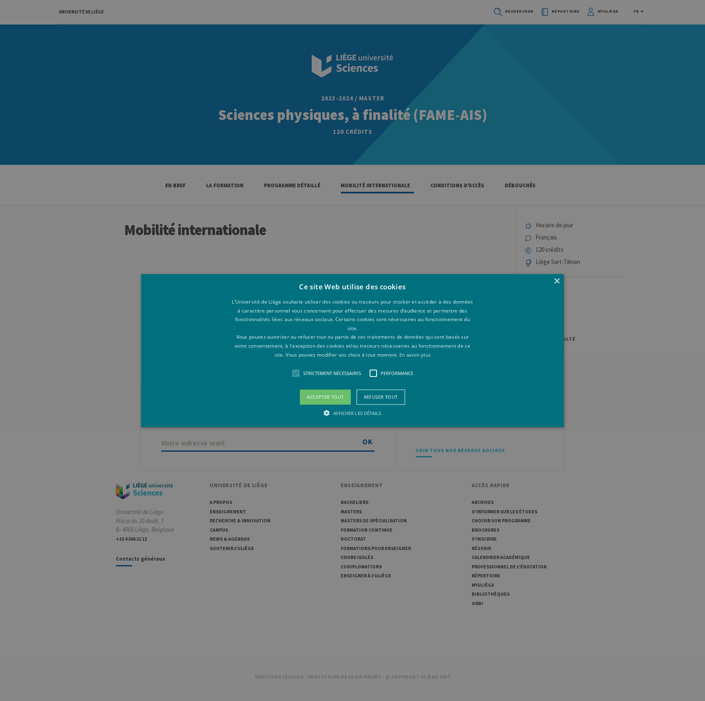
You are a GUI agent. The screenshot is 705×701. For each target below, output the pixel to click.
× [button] (557, 281)
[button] (352, 350)
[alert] (352, 350)
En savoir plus (414, 354)
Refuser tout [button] (381, 397)
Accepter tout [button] (325, 397)
